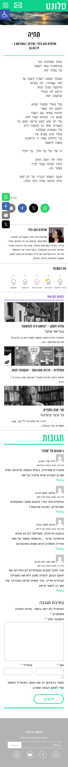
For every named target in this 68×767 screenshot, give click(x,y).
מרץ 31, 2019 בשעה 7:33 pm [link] (50, 565)
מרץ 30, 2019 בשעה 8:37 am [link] (50, 465)
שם (60, 665)
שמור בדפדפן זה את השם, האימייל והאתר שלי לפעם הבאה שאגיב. (35, 685)
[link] (5, 14)
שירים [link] (31, 44)
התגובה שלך (54, 619)
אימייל (26, 665)
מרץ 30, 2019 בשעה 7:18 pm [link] (50, 497)
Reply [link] (60, 480)
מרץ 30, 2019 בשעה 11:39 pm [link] (50, 529)
